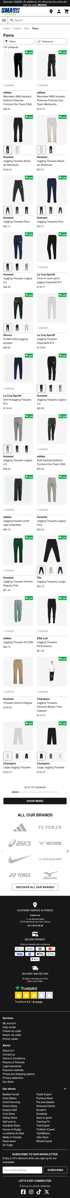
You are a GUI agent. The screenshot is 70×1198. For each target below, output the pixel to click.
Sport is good (44, 1117)
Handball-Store (11, 1125)
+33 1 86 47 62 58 (35, 925)
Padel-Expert (43, 1094)
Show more (35, 801)
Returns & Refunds (14, 1062)
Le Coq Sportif (46, 274)
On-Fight (8, 1145)
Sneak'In (41, 1110)
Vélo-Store (42, 1137)
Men (26, 28)
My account (9, 1023)
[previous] (2, 851)
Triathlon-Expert (45, 1129)
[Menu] (4, 20)
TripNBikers (43, 1133)
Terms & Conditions (14, 1058)
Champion (43, 699)
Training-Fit (42, 1121)
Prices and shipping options (19, 1074)
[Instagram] (31, 1192)
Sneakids (41, 1114)
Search (18, 20)
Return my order (12, 1035)
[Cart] (66, 11)
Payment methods (13, 1070)
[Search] (12, 20)
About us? (8, 1050)
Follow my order (12, 1031)
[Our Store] (51, 11)
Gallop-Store (10, 1117)
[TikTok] (39, 1192)
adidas (7, 92)
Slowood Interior (45, 1106)
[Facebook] (23, 1192)
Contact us (35, 915)
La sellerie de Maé (13, 1133)
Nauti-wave (9, 1141)
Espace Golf (10, 1110)
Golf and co (9, 1121)
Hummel (8, 157)
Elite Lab (42, 638)
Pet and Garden (45, 1102)
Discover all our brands (35, 887)
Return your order (35, 981)
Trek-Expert (42, 1125)
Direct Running (11, 1102)
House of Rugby (12, 1129)
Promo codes (10, 1039)
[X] (46, 1192)
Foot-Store (9, 1114)
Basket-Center (11, 1094)
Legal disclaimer (12, 1066)
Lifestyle (17, 28)
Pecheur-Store (44, 1098)
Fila (39, 577)
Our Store (8, 1082)
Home (6, 28)
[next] (67, 851)
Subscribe (55, 1170)
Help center (9, 1027)
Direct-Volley (10, 1106)
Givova (7, 335)
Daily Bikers (10, 1098)
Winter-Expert (44, 1141)
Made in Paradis (12, 1137)
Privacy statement (13, 1078)
